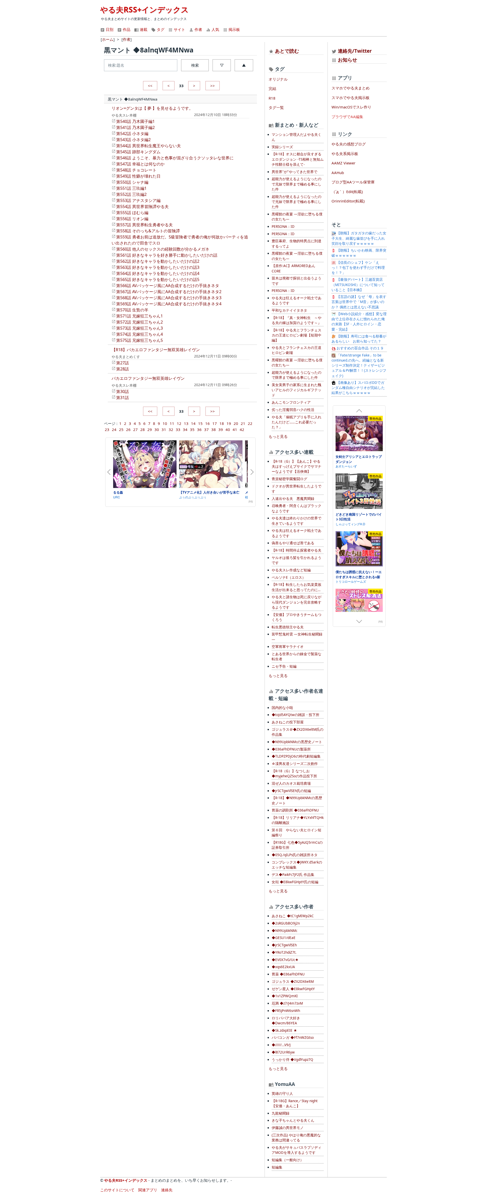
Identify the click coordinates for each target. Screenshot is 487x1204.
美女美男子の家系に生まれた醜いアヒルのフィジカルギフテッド (296, 390)
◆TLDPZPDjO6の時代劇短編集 (296, 756)
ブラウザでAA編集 (347, 116)
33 (178, 429)
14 (193, 423)
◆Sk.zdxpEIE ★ (284, 1030)
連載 (143, 29)
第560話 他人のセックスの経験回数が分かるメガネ (162, 249)
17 (214, 423)
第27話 (122, 363)
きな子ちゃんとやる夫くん (293, 1120)
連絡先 (166, 1189)
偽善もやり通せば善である (293, 543)
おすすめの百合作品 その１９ (360, 348)
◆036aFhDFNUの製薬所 (291, 749)
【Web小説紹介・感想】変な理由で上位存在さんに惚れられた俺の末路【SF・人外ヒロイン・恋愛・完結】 (359, 322)
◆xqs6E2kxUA (283, 967)
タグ (160, 29)
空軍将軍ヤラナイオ (288, 646)
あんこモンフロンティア (291, 402)
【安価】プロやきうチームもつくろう (296, 617)
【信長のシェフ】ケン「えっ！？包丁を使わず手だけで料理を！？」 (358, 267)
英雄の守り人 (282, 1093)
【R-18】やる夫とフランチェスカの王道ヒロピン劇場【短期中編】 (296, 335)
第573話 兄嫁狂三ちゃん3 (139, 328)
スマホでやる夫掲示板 (351, 97)
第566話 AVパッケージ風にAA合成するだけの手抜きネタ (167, 285)
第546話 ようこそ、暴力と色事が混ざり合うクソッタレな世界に (175, 158)
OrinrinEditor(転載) (348, 200)
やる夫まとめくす (126, 356)
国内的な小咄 (282, 707)
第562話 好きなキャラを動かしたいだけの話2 (157, 261)
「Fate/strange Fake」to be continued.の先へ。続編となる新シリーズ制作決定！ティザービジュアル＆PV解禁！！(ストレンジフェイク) (359, 365)
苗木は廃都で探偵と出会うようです (296, 281)
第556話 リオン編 (132, 218)
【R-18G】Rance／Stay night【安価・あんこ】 (295, 1103)
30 (156, 429)
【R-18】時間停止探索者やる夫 (296, 550)
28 (142, 429)
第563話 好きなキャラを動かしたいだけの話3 (157, 267)
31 (164, 429)
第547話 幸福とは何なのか (140, 164)
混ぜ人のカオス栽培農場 (291, 783)
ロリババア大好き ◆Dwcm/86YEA (286, 1020)
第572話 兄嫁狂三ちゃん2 (139, 322)
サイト (179, 29)
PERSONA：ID (283, 226)
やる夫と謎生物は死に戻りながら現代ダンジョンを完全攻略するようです (296, 602)
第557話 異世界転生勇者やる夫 (144, 225)
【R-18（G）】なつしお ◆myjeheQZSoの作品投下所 (294, 773)
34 (185, 429)
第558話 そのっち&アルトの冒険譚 (148, 231)
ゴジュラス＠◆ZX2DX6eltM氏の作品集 (297, 732)
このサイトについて (117, 1189)
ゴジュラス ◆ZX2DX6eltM (293, 981)
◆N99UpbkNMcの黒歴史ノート (297, 742)
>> (212, 85)
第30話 (122, 391)
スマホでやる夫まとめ (351, 87)
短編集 (277, 1167)
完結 (272, 88)
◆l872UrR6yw (283, 1052)
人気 (215, 29)
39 (220, 429)
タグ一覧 (276, 107)
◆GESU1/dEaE (283, 937)
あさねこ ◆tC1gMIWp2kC (293, 916)
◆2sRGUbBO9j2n (286, 923)
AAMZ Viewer (343, 162)
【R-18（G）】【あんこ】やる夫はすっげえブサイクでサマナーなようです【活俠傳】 (296, 466)
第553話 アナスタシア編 (138, 200)
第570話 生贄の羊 (132, 310)
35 (192, 429)
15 (200, 423)
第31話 (122, 397)
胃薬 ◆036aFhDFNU (288, 974)
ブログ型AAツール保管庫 (353, 181)
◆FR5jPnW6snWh (286, 1010)
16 (207, 423)
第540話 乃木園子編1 (135, 121)
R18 (272, 98)
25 (121, 429)
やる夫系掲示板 (345, 153)
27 (135, 429)
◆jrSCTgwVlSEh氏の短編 (291, 790)
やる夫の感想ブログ (349, 143)
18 (221, 423)
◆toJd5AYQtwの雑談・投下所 (295, 714)
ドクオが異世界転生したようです (296, 489)
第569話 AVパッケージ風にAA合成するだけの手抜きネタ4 (168, 304)
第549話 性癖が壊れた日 (138, 176)
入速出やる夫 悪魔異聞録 (293, 498)
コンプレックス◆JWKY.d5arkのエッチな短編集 (297, 865)
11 (172, 423)
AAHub (338, 172)
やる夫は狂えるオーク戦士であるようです (296, 300)
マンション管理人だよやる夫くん (296, 137)
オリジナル (278, 79)
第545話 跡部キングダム (138, 152)
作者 (198, 29)
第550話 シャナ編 (132, 182)
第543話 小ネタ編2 (133, 139)
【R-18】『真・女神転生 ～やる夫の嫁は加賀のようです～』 (296, 320)
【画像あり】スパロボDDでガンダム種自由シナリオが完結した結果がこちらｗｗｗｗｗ (358, 387)
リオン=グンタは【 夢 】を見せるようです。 (152, 108)
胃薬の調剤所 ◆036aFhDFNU (295, 810)
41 (235, 429)
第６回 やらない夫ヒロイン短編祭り (296, 832)
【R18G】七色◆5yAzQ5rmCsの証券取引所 (297, 845)
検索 (195, 65)
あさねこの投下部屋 (288, 722)
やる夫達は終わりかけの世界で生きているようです (296, 520)
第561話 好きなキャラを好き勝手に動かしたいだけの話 (166, 255)
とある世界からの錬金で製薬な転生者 (296, 656)
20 (236, 423)
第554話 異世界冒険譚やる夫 (142, 206)
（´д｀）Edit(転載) (347, 191)
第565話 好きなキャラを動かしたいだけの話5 (157, 279)
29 (149, 429)
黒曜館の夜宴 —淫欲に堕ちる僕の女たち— (297, 216)
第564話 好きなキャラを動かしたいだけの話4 (157, 273)
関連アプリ (147, 1189)
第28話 (122, 369)
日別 (109, 29)
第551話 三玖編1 (131, 188)
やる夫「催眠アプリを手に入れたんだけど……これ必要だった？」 (296, 422)
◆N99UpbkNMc (284, 930)
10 (165, 423)
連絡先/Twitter (354, 51)
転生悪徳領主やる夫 (288, 627)
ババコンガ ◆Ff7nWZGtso (293, 1037)
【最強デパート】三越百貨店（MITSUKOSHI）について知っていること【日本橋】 (358, 284)
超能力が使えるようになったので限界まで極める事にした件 (296, 375)
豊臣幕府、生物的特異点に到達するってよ (296, 243)
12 (179, 423)
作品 (126, 29)
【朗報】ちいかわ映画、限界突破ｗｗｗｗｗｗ (359, 253)
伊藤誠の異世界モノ (288, 1127)
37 (206, 429)
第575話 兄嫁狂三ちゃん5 (139, 340)
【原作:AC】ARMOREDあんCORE (293, 268)
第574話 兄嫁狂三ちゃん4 (139, 334)
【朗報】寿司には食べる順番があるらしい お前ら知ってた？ (359, 339)
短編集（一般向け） (288, 1160)
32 (171, 429)
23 (107, 429)
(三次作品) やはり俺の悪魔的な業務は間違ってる (296, 1137)
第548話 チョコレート (136, 170)
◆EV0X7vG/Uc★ (285, 959)
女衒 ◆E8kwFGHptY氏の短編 (295, 882)
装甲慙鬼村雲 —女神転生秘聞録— (297, 637)
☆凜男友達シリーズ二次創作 (295, 763)
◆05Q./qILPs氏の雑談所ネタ (295, 855)
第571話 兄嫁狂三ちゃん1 (139, 316)
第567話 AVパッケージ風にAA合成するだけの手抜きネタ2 (168, 291)
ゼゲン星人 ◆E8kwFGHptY (293, 989)
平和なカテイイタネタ (289, 310)
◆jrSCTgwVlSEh (284, 945)
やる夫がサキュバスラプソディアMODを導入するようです (296, 1150)
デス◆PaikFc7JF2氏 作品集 (293, 874)
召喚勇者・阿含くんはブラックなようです (296, 508)
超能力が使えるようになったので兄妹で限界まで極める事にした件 (296, 184)
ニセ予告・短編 (284, 666)
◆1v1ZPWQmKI (285, 996)
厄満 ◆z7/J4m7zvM (287, 1003)
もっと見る (278, 436)
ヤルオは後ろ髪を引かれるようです (296, 560)
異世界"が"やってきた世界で (294, 172)
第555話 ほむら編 (132, 212)
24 (114, 429)
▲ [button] (244, 65)
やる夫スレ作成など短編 (291, 570)
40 (227, 429)
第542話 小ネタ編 (132, 133)
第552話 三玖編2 (131, 194)
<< (150, 85)
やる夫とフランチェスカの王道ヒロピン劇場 (296, 350)
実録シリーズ (282, 147)
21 (243, 423)
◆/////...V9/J (281, 1045)
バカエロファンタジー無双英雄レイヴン (148, 378)
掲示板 (234, 29)
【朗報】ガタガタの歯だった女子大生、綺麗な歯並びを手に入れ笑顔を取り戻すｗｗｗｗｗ (359, 238)
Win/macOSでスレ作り (351, 106)
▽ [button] (222, 65)
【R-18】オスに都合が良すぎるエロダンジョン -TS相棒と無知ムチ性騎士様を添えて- (298, 159)
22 (250, 423)
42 (242, 429)
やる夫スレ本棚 (124, 115)
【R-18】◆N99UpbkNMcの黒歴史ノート (297, 800)
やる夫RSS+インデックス (144, 9)
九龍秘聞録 (280, 1113)
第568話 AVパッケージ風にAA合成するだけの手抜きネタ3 (168, 297)
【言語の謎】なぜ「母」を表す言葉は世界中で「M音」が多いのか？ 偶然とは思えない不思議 (359, 301)
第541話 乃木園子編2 (135, 127)
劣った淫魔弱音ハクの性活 (293, 409)
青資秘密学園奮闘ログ (289, 479)
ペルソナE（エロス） (289, 577)
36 (199, 429)
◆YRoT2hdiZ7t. (284, 952)
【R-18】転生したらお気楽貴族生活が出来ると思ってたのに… (296, 587)
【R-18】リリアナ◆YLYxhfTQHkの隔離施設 (298, 820)
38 (213, 429)
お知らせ (347, 60)
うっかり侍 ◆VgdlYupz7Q (292, 1059)
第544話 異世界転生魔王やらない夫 (148, 145)
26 (128, 429)
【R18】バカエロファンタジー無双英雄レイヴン (156, 349)
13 (186, 423)
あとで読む (287, 51)
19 (229, 423)
